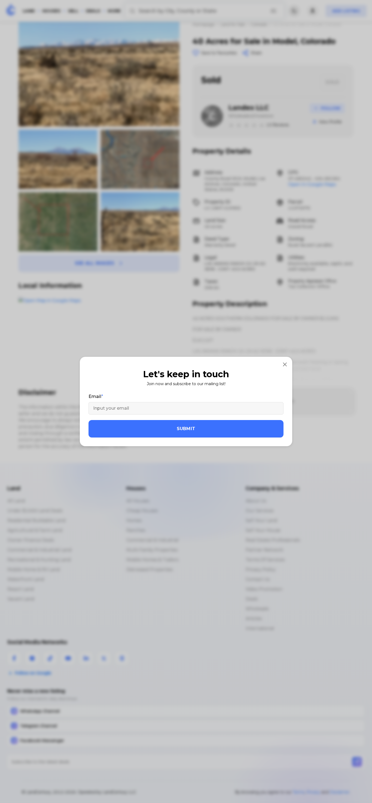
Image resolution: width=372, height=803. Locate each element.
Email (95, 396)
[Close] (285, 364)
